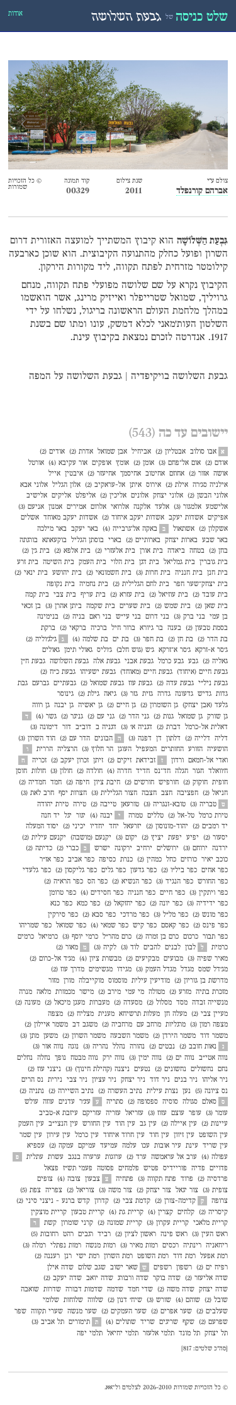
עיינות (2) (214, 1124)
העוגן (125, 749)
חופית (220, 782)
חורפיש (169, 782)
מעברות (99, 1003)
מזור (53, 981)
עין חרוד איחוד (124, 1135)
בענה (174, 628)
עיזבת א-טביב (58, 1113)
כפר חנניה (141, 893)
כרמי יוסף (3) (80, 937)
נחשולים (202, 1069)
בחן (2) (218, 551)
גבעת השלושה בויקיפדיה (179, 376)
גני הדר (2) (134, 716)
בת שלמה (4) (90, 639)
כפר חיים (172, 893)
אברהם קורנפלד (202, 191)
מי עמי (134, 992)
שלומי (51, 1300)
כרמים (26, 937)
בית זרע (27, 562)
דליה (221, 738)
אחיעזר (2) (101, 474)
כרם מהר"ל (117, 937)
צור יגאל (187, 1190)
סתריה (114, 1102)
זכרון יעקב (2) (70, 760)
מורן (69, 981)
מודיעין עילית (151, 981)
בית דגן (149, 562)
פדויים (219, 1168)
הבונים (103, 738)
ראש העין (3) (210, 1234)
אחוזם (176, 474)
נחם (223, 1069)
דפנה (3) (140, 738)
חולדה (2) (90, 771)
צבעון (92, 1179)
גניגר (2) (72, 716)
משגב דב (85, 1025)
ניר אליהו (215, 1080)
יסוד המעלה (42, 826)
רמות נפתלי (65, 1245)
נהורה (137, 1047)
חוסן (21, 771)
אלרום (98, 507)
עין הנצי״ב (63, 1124)
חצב (166, 793)
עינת (192, 1146)
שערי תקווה (47, 1311)
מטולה (157, 992)
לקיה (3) (105, 947)
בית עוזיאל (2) (168, 595)
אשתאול (183, 529)
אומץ (122, 463)
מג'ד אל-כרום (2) (52, 959)
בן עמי (219, 617)
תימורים (79, 1322)
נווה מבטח (84, 1058)
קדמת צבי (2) (131, 1201)
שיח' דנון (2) (125, 1300)
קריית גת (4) (126, 1212)
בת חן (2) (180, 639)
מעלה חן (175, 1014)
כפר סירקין (63, 915)
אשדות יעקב (186, 518)
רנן (68, 1256)
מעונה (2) (27, 1003)
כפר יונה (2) (166, 903)
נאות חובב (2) (197, 1047)
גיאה (110, 694)
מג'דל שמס (213, 969)
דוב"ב (83, 727)
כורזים (189, 860)
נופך (60, 1058)
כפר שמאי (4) (109, 925)
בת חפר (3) (148, 639)
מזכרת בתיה (212, 992)
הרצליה (67, 749)
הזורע (195, 749)
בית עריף (93, 595)
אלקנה (141, 507)
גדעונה (184, 694)
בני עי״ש (128, 617)
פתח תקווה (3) (157, 1179)
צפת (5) (30, 1190)
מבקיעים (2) (142, 959)
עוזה (48, 1102)
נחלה (43, 1058)
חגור (198, 771)
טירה (79, 804)
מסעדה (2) (128, 1003)
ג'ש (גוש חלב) (135, 650)
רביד (104, 1234)
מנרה (25, 992)
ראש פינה (174, 1234)
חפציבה (187, 793)
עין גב (148, 1124)
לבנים (173, 947)
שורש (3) (159, 1300)
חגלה (181, 771)
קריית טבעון (87, 1212)
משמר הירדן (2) (174, 1036)
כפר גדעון (143, 870)
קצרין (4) (160, 1212)
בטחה (197, 551)
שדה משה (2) (175, 1289)
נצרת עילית (162, 1091)
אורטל (36, 463)
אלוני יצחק (168, 496)
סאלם (209, 1102)
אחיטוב (155, 474)
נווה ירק (114, 1058)
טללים (155, 816)
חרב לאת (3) (37, 793)
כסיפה (107, 860)
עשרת (56, 1157)
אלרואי (120, 507)
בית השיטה (58, 562)
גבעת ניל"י (213, 683)
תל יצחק (216, 1333)
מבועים (173, 959)
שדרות (52, 1289)
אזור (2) (199, 474)
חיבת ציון (107, 782)
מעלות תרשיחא (139, 1014)
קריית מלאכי (210, 1223)
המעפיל (146, 749)
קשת (50, 1223)
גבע (193, 661)
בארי (114, 540)
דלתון (173, 738)
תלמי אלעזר (158, 1333)
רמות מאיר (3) (139, 1245)
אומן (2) (143, 463)
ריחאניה (217, 1245)
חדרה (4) (119, 771)
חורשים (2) (139, 782)
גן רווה (41, 705)
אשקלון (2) (213, 529)
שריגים (168, 1322)
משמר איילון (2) (46, 1025)
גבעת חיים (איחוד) (202, 672)
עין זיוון (184, 1135)
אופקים (101, 463)
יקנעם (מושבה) (90, 838)
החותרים (172, 749)
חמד (56, 782)
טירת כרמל (213, 816)
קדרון (101, 1201)
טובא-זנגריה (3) (164, 804)
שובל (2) (216, 1300)
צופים (45, 1179)
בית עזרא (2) (127, 595)
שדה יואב (99, 1278)
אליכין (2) (113, 496)
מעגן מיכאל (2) (65, 1003)
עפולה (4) (214, 1157)
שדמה (115, 1289)
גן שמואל (190, 716)
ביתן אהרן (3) (63, 606)
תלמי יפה (90, 1333)
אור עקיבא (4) (67, 463)
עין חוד (159, 1135)
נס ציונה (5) (211, 1091)
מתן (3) (29, 1036)
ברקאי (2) (73, 628)
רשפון (184, 1267)
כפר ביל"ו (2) (179, 870)
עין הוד (125, 1124)
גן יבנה (64, 705)
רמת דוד (184, 1256)
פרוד (187, 1179)
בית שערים (135, 606)
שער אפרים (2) (171, 1311)
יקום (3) (126, 838)
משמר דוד (214, 1036)
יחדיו (97, 826)
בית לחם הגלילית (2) (141, 584)
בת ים (121, 639)
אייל (54, 474)
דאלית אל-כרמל (206, 727)
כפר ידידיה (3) (207, 903)
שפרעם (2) (213, 1322)
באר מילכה (52, 529)
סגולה (190, 1102)
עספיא (36, 1146)
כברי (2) (68, 848)
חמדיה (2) (32, 782)
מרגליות (176, 1025)
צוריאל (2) (80, 1190)
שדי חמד (140, 1289)
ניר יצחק (133, 1080)
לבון (190, 947)
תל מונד (189, 1333)
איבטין (74, 474)
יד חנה (50, 816)
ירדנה (220, 848)
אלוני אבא (34, 485)
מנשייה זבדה (210, 1003)
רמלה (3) (34, 1245)
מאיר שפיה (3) (208, 959)
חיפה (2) (77, 782)
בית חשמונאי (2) (109, 573)
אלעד (162, 507)
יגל (68, 816)
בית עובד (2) (210, 595)
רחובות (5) (45, 1234)
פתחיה (124, 1179)
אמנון (55, 507)
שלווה (95, 1300)
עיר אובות (167, 1146)
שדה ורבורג (133, 1278)
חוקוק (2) (195, 782)
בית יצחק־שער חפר (201, 584)
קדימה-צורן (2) (175, 1201)
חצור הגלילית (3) (114, 793)
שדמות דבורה (84, 1289)
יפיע (192, 838)
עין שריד (215, 1146)
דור (66, 727)
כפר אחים (214, 870)
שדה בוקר (167, 1278)
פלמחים (128, 1168)
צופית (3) (215, 1190)
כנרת (126, 860)
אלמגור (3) (187, 507)
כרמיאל (48, 937)
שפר (20, 1311)
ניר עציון (104, 1080)
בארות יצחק (181, 540)
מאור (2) (67, 947)
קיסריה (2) (213, 1212)
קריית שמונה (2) (120, 1223)
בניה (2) (74, 617)
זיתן (98, 760)
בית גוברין (213, 562)
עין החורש (96, 1124)
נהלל (119, 1047)
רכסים (170, 1245)
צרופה (219, 1201)
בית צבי (64, 595)
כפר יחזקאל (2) (124, 903)
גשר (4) (46, 716)
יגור (81, 816)
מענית (106, 1014)
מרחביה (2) (117, 1025)
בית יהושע (67, 573)
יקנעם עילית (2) (44, 838)
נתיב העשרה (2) (120, 1091)
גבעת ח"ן (33, 661)
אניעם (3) (31, 507)
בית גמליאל (179, 562)
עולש (31, 1102)
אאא (109, 1388)
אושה (220, 474)
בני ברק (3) (189, 617)
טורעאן (130, 804)
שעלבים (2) (212, 1311)
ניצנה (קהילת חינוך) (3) (97, 1069)
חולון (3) (61, 771)
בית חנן (217, 573)
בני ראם (100, 617)
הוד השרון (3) (36, 738)
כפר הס (97, 882)
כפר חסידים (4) (102, 893)
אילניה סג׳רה (210, 485)
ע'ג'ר (85, 1102)
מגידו (124, 969)
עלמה (129, 1146)
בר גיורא (151, 628)
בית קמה (37, 595)
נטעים (142, 1069)
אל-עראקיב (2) (105, 485)
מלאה (44, 992)
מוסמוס (117, 981)
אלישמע (217, 507)
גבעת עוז (140, 683)
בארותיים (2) (143, 540)
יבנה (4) (101, 816)
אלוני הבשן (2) (208, 496)
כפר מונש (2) (210, 915)
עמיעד (109, 1146)
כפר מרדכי (134, 915)
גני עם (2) (101, 716)
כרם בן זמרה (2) (157, 937)
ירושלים (168, 848)
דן (159, 738)
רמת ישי (87, 1256)
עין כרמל (87, 1135)
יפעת (175, 838)
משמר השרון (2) (84, 1036)
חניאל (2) (215, 793)
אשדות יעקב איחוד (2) (133, 518)
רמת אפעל (214, 1256)
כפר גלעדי (37, 870)
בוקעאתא (54, 540)
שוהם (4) (188, 1300)
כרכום (190, 937)
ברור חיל (123, 628)
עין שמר (31, 1135)
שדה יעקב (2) (62, 1278)
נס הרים (32, 1080)
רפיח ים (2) (212, 1267)
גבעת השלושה (69, 661)
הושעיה (217, 749)
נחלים (25, 1058)
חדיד (143, 771)
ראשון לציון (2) (135, 1234)
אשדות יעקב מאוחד (70, 518)
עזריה (113, 1113)
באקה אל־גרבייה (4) (130, 529)
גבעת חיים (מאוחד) (146, 672)
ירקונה (123, 848)
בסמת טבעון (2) (207, 628)
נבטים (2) (162, 1047)
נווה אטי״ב (213, 1058)
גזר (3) (129, 694)
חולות (38, 771)
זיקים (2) (120, 760)
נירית (55, 1080)
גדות (222, 694)
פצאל (51, 1168)
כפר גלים (113, 870)
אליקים (61, 496)
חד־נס (162, 771)
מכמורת (65, 992)
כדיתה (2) (39, 848)
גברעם (40, 683)
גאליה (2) (215, 661)
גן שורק (217, 716)
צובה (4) (69, 1179)
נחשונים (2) (170, 1069)
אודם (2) (216, 463)
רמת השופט (153, 1256)
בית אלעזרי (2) (115, 551)
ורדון (177, 760)
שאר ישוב (124, 1267)
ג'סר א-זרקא (211, 650)
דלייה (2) (197, 738)
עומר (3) (217, 1113)
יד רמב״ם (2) (210, 826)
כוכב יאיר (214, 860)
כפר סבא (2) (99, 915)
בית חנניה (189, 573)
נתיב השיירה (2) (71, 1091)
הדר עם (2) (75, 738)
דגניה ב (106, 727)
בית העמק (92, 562)
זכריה (39, 760)
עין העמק (31, 1124)
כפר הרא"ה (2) (63, 882)
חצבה (149, 793)
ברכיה (99, 628)
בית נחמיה (93, 584)
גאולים (51, 650)
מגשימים (101, 969)
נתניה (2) (32, 1091)
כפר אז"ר (52, 860)
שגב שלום (92, 1267)
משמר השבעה (129, 1036)
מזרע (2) (180, 992)
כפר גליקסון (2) (76, 870)
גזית (147, 694)
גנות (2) (164, 716)
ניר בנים (186, 1080)
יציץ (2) (153, 838)
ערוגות (113, 1157)
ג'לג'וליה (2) (41, 639)
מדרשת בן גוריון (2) (201, 981)
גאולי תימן (78, 650)
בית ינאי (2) (31, 573)
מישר (86, 992)
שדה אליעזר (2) (206, 1278)
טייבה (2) (103, 804)
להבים (151, 947)
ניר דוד (160, 1080)
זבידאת (145, 760)
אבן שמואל (112, 452)
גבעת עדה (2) (175, 683)
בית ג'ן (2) (36, 551)
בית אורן (151, 551)
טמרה (135, 816)
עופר (195, 1113)
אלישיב (36, 496)
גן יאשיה (90, 705)
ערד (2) (136, 1157)
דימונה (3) (44, 727)
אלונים (140, 496)
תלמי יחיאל (122, 1333)
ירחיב (144, 848)
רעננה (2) (47, 1256)
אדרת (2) (81, 452)
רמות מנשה (101, 1245)
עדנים (67, 1102)
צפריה (53, 1190)
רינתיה (192, 1245)
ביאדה (176, 551)
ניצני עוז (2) (44, 1069)
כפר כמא (88, 903)
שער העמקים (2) (124, 1311)
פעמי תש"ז (78, 1168)
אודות (15, 14)
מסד (182, 1003)
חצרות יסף (73, 793)
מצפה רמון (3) (209, 1025)
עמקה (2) (61, 1146)
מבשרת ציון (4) (100, 959)
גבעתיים (64, 683)
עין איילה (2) (179, 1124)
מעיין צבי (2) (209, 1014)
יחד (114, 826)
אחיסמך (130, 474)
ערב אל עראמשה (174, 1157)
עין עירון (58, 1135)
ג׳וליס (104, 650)
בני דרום (157, 617)
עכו (145, 1146)
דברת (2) (169, 727)
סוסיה (170, 1102)
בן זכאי (31, 606)
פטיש (151, 1168)
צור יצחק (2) (154, 1190)
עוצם (177, 1113)
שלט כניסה (202, 17)
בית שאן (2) (211, 606)
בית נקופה (61, 584)
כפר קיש (145, 925)
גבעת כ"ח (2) (58, 672)
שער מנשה (82, 1311)
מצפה (55, 1014)
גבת (23, 683)
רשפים (163, 1267)
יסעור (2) (215, 838)
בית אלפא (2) (72, 551)
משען (50, 1036)
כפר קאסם (175, 925)
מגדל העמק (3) (156, 969)
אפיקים (218, 518)
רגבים (85, 1234)
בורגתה (29, 540)
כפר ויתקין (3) (208, 893)
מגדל (187, 969)
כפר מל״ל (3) (171, 915)
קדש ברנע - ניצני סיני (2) (53, 1201)
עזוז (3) (157, 1113)
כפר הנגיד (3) (174, 882)
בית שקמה (100, 606)
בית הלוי (123, 562)
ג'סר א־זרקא (175, 650)
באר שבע (215, 540)
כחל (171, 860)
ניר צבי (77, 1080)
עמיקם (87, 1146)
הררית (45, 749)
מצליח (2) (80, 1014)
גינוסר (65, 694)
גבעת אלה (106, 661)
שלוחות (73, 1300)
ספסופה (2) (143, 1102)
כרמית (219, 947)
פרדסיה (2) (213, 1179)
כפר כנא (61, 903)
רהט (68, 1234)
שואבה (30, 1289)
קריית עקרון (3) (168, 1223)
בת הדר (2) (213, 639)
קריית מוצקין (49, 1212)
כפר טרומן (62, 893)
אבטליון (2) (170, 452)
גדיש (204, 694)
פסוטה (105, 1168)
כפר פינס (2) (210, 925)
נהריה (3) (95, 1047)
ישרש (102, 848)
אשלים (30, 518)
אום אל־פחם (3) (180, 463)
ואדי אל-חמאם (208, 760)
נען (187, 1091)
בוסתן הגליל (87, 540)
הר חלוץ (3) (97, 749)
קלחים (185, 1212)
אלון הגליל (66, 485)
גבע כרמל (171, 661)
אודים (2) (52, 452)
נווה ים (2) (180, 1058)
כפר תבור (215, 937)
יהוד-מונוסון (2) (167, 826)
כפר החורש (213, 882)
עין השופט (213, 1135)
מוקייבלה (91, 981)
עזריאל (134, 1113)
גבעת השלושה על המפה (75, 376)
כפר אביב (81, 860)
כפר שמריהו (35, 925)
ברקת (48, 628)
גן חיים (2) (121, 705)
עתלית (34, 1157)
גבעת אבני (139, 661)
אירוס (153, 485)
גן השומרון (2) (159, 705)
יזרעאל (132, 826)
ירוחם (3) (195, 848)
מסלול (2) (159, 1003)
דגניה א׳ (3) (136, 727)
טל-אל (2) (181, 816)
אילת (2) (177, 485)
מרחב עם (149, 1025)
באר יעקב (84, 529)
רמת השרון (118, 1256)
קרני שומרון (77, 1223)
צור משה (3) (115, 1190)
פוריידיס (175, 1168)
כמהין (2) (149, 860)
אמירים (76, 507)
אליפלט (86, 496)
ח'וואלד (218, 771)
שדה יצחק (213, 1289)
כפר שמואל (71, 925)
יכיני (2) (74, 826)
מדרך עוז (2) (67, 969)
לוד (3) (130, 947)
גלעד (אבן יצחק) (205, 705)
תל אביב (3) (47, 1322)
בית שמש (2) (173, 606)
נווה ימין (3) (145, 1058)
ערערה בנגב (84, 1157)
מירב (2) (109, 992)
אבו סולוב (203, 452)
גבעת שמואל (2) (102, 683)
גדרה (164, 694)
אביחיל (141, 452)
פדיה (198, 1168)
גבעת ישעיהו (98, 672)
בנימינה (48, 617)
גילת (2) (88, 694)
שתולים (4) (121, 1322)
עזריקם (91, 1113)
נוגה (73, 1047)
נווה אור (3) (48, 1047)
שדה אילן (60, 1267)
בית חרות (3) (153, 573)
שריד (147, 1322)
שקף (188, 1322)
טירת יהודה (53, 804)
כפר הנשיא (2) (132, 882)
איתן (136, 485)
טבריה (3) (203, 804)
